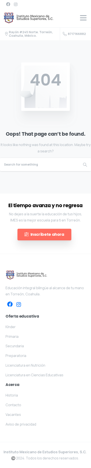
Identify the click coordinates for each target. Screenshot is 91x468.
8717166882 (77, 34)
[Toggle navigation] (83, 18)
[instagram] (15, 4)
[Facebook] (8, 4)
